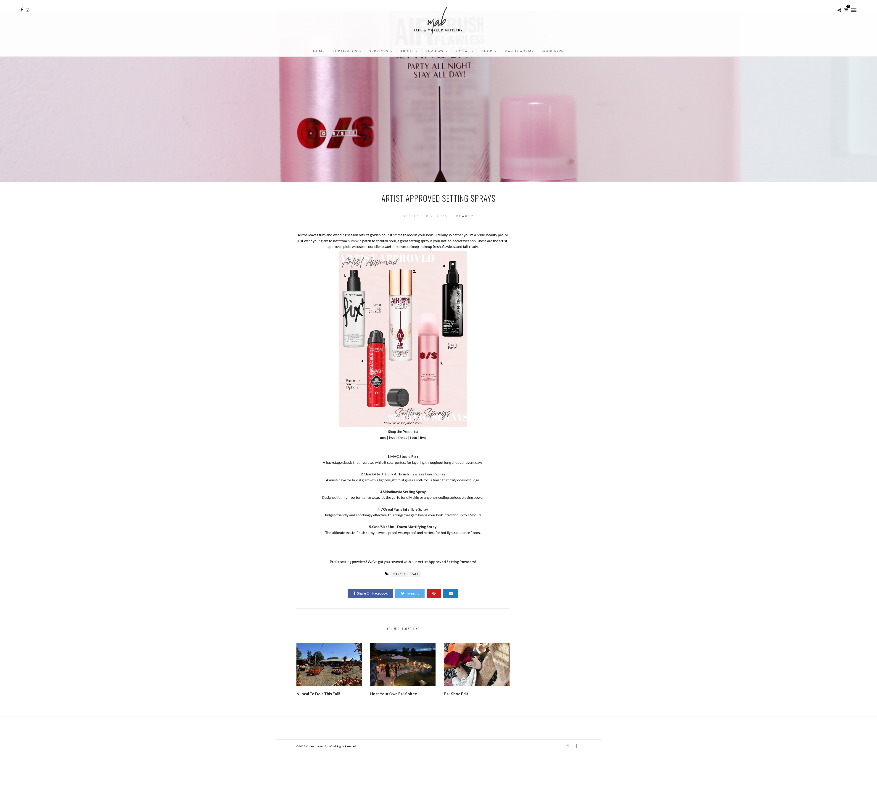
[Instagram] (27, 10)
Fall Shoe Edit (456, 693)
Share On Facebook (372, 593)
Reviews (435, 51)
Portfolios (345, 51)
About (407, 51)
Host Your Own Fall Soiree (393, 693)
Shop (487, 51)
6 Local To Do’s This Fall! (318, 693)
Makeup (399, 574)
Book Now (553, 51)
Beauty (465, 216)
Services (378, 51)
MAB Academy (519, 51)
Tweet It (412, 593)
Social (462, 51)
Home (319, 51)
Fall (415, 574)
